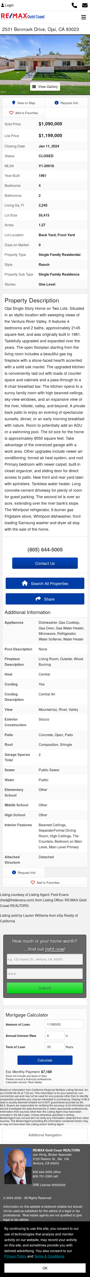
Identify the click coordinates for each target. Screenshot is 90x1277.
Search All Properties (49, 583)
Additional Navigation (45, 1134)
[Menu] (83, 17)
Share (49, 599)
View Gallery (48, 86)
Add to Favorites (26, 113)
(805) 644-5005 (45, 549)
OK (45, 1268)
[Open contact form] (85, 4)
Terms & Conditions (49, 1256)
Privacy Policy (15, 1256)
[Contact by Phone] (74, 4)
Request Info (69, 103)
